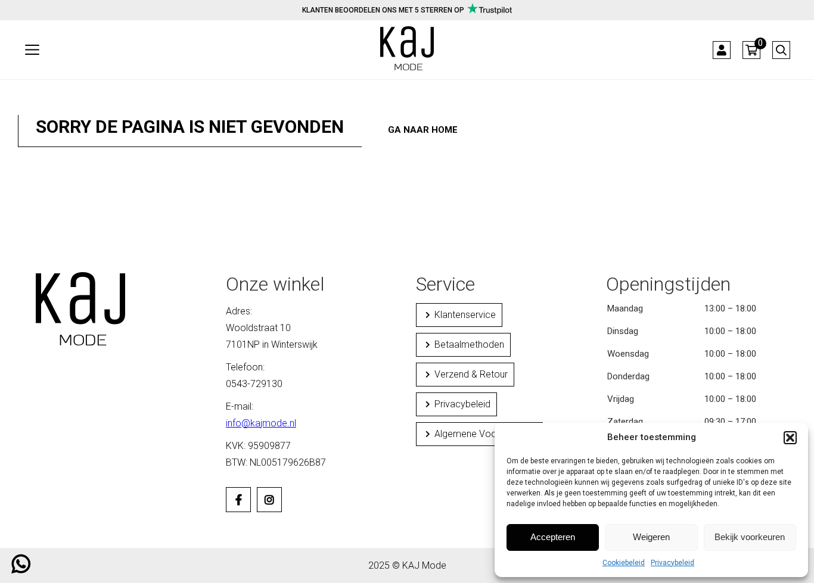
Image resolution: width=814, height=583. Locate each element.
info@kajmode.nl (261, 423)
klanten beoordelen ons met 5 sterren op (383, 10)
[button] (790, 438)
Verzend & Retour (471, 374)
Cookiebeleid (623, 563)
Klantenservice (465, 314)
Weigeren (651, 537)
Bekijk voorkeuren (749, 537)
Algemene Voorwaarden (485, 433)
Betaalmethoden (469, 344)
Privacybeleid (672, 563)
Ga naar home (423, 129)
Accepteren (552, 537)
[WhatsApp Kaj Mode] (21, 568)
